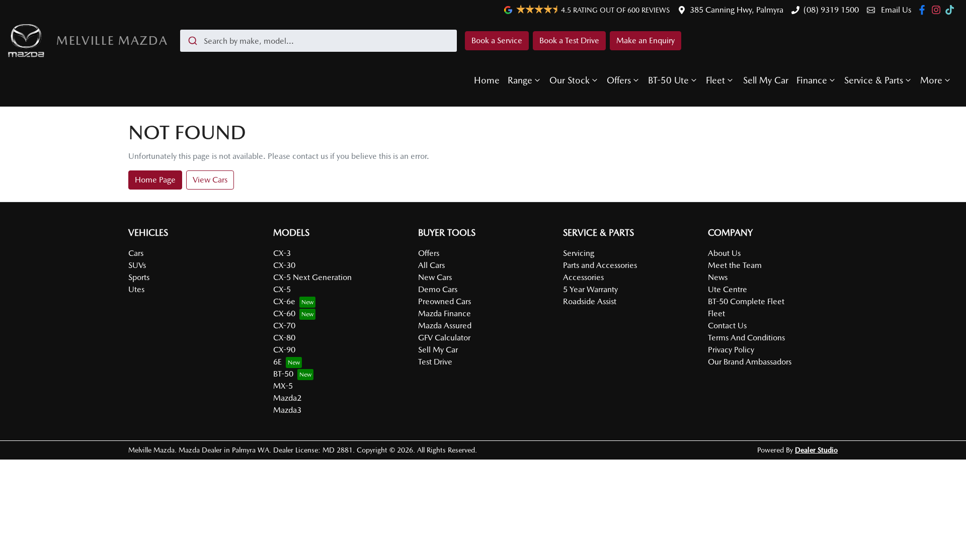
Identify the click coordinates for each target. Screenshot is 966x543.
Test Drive (435, 362)
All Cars (431, 265)
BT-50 (283, 374)
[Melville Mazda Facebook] (924, 10)
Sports (138, 277)
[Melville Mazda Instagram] (938, 10)
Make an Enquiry (645, 40)
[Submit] (192, 41)
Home (487, 80)
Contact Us (727, 325)
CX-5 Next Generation (312, 277)
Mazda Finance (444, 313)
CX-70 (284, 325)
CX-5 (282, 289)
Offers (619, 80)
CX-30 (284, 265)
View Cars (210, 180)
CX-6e (284, 301)
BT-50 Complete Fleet (746, 301)
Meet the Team (735, 265)
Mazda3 (287, 410)
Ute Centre (727, 289)
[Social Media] (951, 10)
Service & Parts (873, 80)
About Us (724, 253)
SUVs (137, 265)
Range (520, 80)
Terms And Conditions (746, 337)
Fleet (715, 80)
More (931, 80)
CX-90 (284, 349)
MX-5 (283, 386)
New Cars (435, 277)
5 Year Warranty (590, 289)
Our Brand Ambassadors (749, 362)
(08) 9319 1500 (831, 10)
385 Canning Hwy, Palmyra (736, 10)
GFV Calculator (444, 337)
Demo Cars (437, 289)
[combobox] (318, 41)
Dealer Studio (816, 450)
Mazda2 (287, 398)
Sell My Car (765, 80)
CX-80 (284, 337)
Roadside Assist (589, 301)
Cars (135, 253)
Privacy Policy (731, 349)
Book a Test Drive (569, 40)
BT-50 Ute (668, 80)
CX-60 (284, 313)
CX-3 (282, 253)
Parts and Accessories (600, 265)
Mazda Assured (444, 325)
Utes (136, 289)
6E (277, 362)
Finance (811, 80)
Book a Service (496, 40)
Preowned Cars (444, 301)
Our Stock (569, 80)
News (718, 277)
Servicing (578, 253)
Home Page (155, 180)
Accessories (583, 277)
